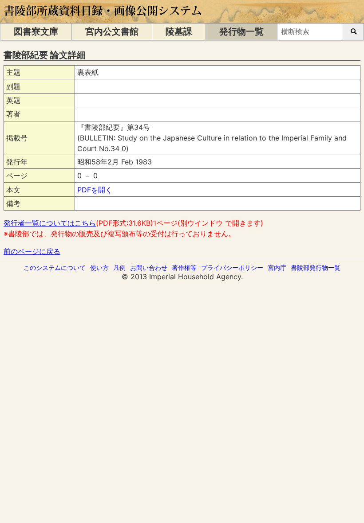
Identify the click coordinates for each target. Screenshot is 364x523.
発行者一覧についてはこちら (50, 223)
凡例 (119, 267)
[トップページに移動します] (103, 18)
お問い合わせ (148, 267)
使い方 (99, 267)
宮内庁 (277, 267)
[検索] (353, 31)
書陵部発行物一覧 (315, 267)
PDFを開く (94, 189)
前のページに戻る (32, 251)
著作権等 (184, 267)
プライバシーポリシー (232, 267)
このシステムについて (55, 267)
